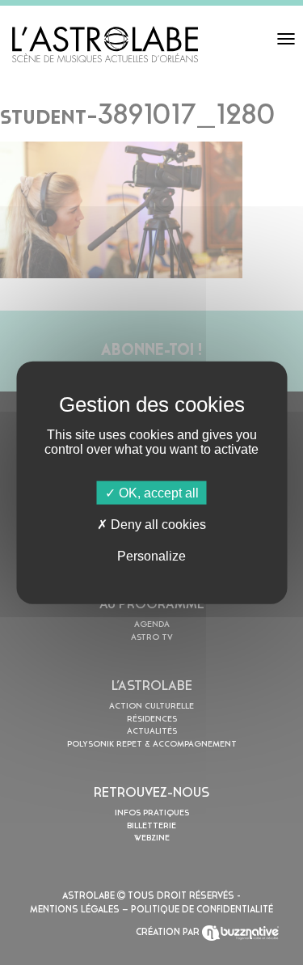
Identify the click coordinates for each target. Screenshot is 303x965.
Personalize (151, 556)
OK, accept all (157, 492)
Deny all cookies (156, 524)
